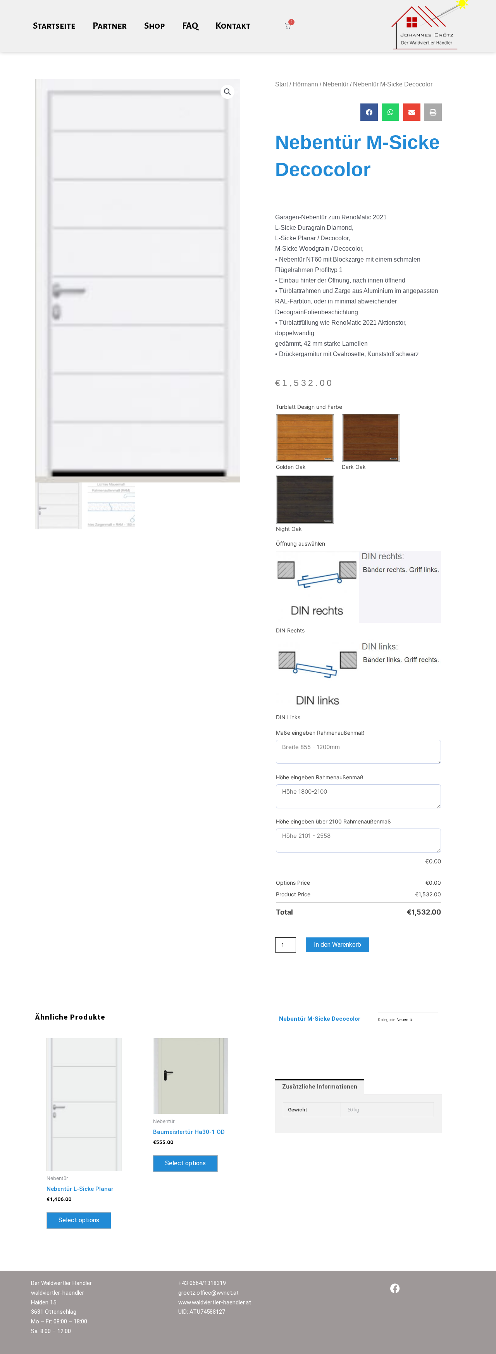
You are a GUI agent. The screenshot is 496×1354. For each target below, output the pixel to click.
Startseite (54, 26)
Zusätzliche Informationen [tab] (319, 1086)
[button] (227, 92)
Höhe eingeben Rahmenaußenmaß (319, 777)
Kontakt (232, 26)
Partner (110, 26)
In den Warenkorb (337, 944)
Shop (154, 26)
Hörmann (305, 84)
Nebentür (335, 84)
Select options (79, 1220)
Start (281, 84)
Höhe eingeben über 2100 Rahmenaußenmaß (333, 821)
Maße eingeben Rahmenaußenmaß (320, 732)
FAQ (190, 26)
